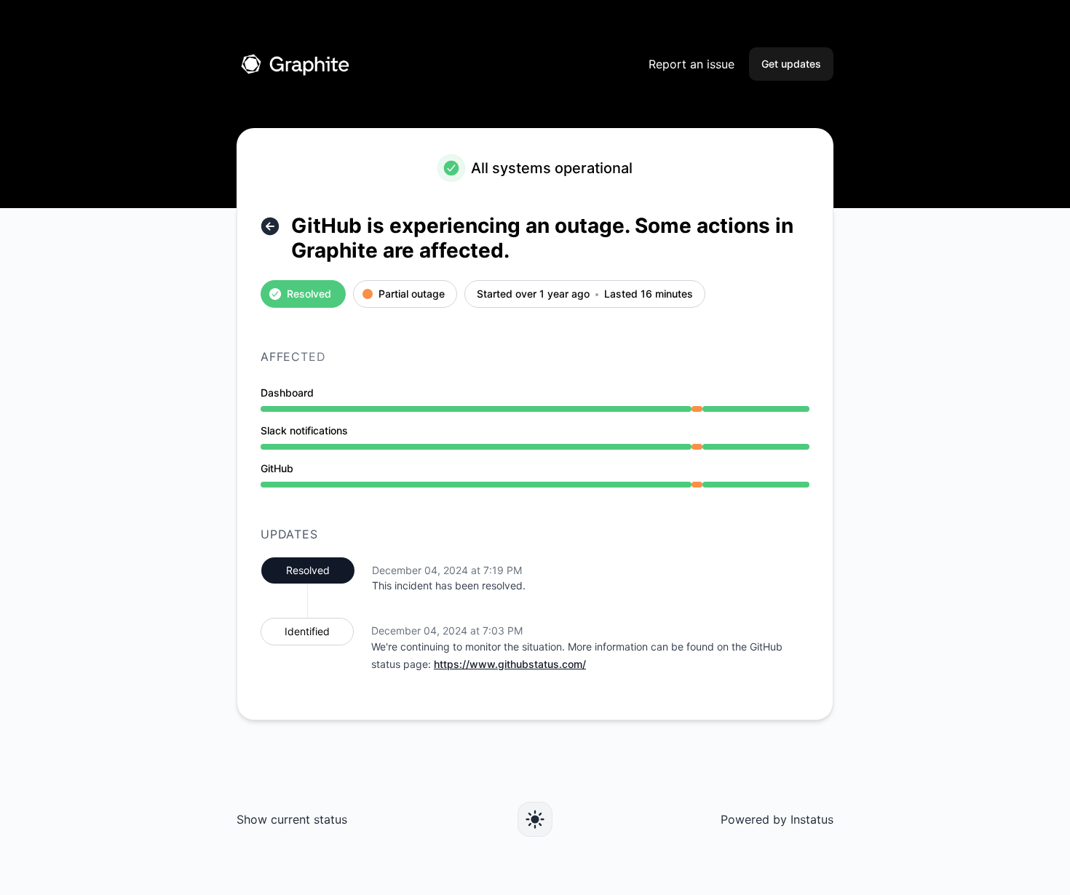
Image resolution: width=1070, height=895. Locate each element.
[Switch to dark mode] (535, 819)
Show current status (292, 819)
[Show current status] (270, 226)
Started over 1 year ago (533, 294)
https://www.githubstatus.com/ (510, 664)
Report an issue (691, 64)
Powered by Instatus (777, 819)
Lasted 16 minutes (648, 294)
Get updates (791, 63)
